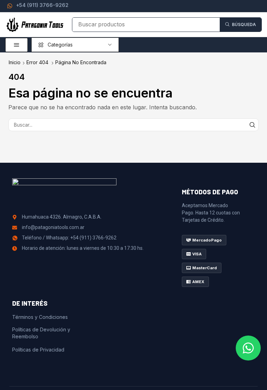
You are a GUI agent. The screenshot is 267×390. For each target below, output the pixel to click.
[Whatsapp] (248, 348)
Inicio (15, 62)
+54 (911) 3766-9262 (42, 5)
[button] (16, 45)
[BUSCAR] (252, 124)
